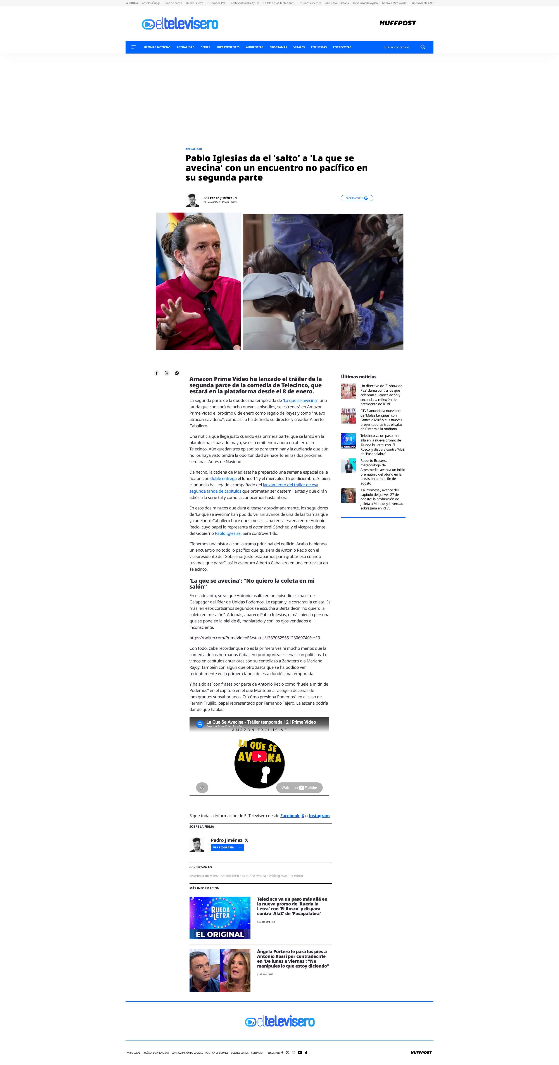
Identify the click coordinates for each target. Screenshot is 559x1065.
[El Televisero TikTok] (306, 1053)
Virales (299, 47)
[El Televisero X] (287, 1053)
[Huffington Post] (398, 23)
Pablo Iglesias (228, 533)
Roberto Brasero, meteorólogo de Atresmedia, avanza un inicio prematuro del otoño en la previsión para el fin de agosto (383, 472)
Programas (278, 47)
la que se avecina (254, 876)
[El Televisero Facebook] (282, 1053)
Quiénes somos (239, 1052)
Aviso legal (133, 1052)
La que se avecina (300, 400)
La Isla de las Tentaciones (279, 3)
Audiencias (254, 47)
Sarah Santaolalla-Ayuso (245, 3)
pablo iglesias (278, 876)
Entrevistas (342, 47)
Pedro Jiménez (221, 198)
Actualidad (186, 47)
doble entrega (223, 478)
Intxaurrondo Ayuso (365, 3)
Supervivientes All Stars (425, 3)
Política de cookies (216, 1052)
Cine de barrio (174, 3)
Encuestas (319, 47)
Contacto (256, 1052)
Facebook (289, 815)
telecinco (296, 876)
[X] (236, 198)
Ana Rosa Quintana (337, 3)
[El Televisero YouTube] (300, 1053)
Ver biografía (223, 847)
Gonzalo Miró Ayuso (394, 3)
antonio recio (230, 876)
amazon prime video (204, 876)
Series (205, 47)
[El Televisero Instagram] (293, 1053)
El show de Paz (216, 3)
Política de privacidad (156, 1052)
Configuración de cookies (187, 1052)
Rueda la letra (195, 3)
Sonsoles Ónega (151, 3)
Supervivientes (228, 47)
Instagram (319, 815)
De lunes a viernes (310, 3)
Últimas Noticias (157, 47)
